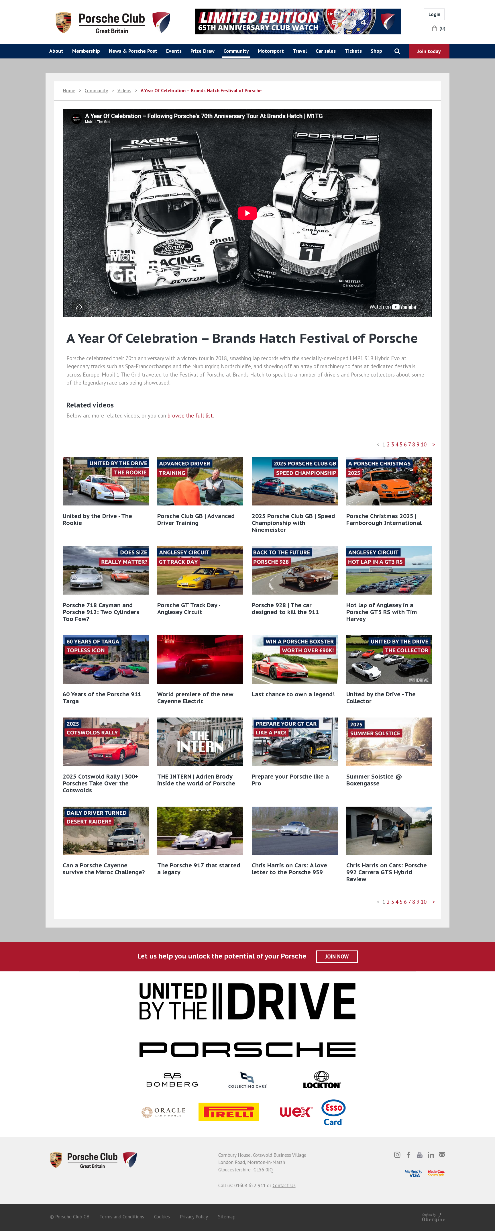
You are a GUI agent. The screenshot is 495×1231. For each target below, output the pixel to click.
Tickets (353, 51)
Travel (300, 51)
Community (236, 51)
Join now (337, 956)
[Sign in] (434, 14)
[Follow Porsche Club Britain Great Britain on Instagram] (397, 1155)
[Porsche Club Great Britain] (113, 22)
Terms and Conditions (121, 1217)
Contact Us (284, 1185)
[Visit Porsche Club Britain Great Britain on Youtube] (420, 1155)
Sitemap (226, 1217)
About (56, 51)
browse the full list (190, 415)
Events (174, 51)
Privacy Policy (194, 1217)
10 (424, 444)
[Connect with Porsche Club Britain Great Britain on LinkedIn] (431, 1155)
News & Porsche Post (133, 51)
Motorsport (271, 51)
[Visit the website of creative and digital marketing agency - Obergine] (433, 1216)
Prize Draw (202, 51)
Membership (86, 51)
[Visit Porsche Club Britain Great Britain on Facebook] (408, 1155)
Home (69, 90)
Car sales (326, 51)
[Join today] (429, 51)
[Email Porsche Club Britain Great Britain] (442, 1155)
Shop (376, 51)
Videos (124, 90)
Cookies (162, 1217)
